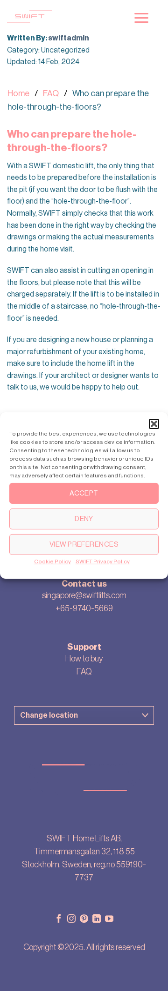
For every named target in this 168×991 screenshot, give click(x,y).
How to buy (84, 658)
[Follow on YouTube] (109, 919)
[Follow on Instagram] (71, 919)
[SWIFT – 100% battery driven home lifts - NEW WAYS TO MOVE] (61, 16)
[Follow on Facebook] (59, 919)
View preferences (84, 544)
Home (18, 93)
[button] (154, 424)
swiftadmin (68, 38)
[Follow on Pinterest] (84, 919)
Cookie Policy (52, 561)
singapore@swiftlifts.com (84, 595)
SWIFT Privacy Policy (103, 561)
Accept (84, 492)
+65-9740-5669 (84, 608)
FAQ (51, 93)
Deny (84, 518)
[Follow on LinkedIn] (96, 919)
